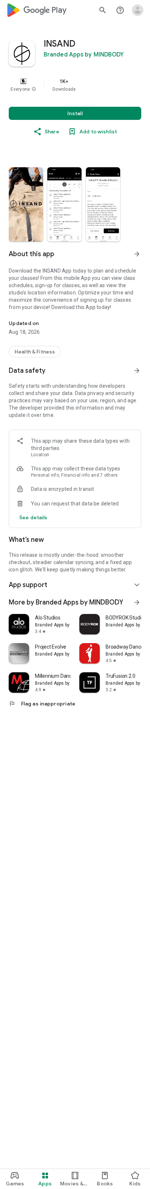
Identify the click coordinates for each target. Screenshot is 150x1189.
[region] (75, 85)
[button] (34, 89)
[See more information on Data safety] (137, 370)
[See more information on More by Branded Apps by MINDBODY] (137, 602)
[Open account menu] (137, 10)
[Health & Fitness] (35, 351)
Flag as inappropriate (42, 703)
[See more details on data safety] (33, 517)
